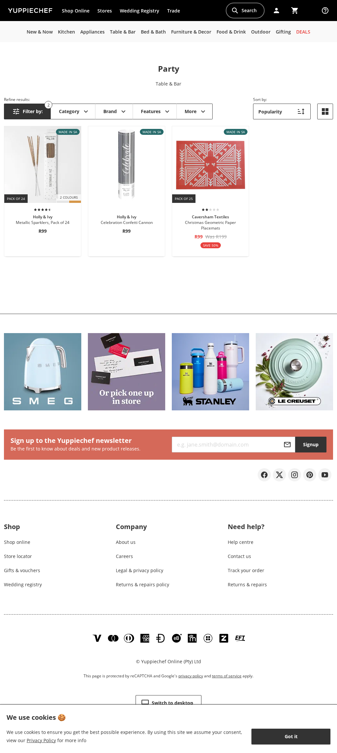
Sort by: (260, 99)
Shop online (17, 542)
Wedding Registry (139, 11)
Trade (175, 12)
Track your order (246, 570)
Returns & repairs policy (142, 584)
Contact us (239, 556)
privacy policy (190, 676)
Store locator (18, 556)
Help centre (240, 542)
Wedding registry (23, 584)
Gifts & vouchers (22, 570)
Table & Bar (168, 84)
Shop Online (76, 11)
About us (126, 542)
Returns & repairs (247, 584)
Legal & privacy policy (139, 570)
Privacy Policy (41, 740)
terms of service (227, 676)
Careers (124, 556)
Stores (104, 11)
